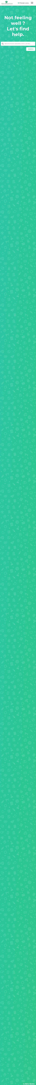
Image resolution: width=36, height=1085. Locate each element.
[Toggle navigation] (32, 3)
